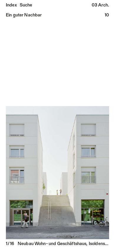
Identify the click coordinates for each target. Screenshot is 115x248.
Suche (26, 5)
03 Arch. (100, 5)
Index (11, 5)
